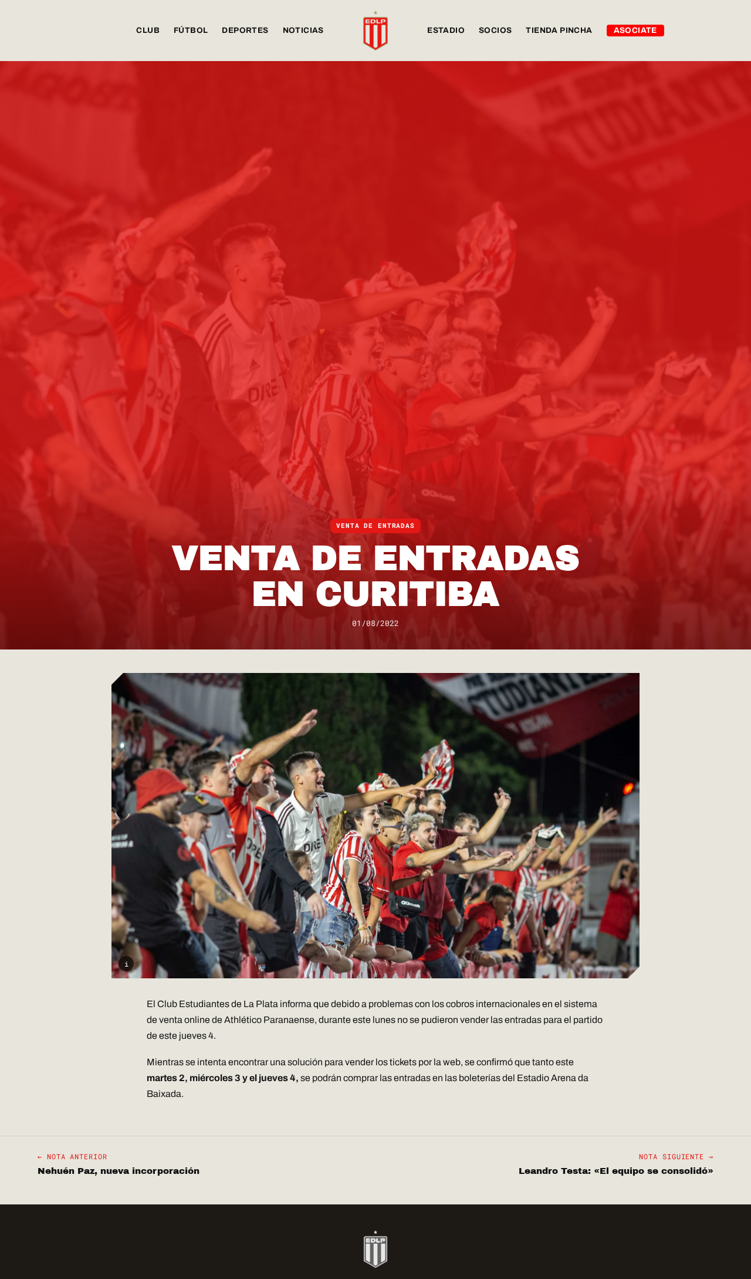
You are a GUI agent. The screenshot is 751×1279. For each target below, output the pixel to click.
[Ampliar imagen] (375, 825)
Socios (495, 30)
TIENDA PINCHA (559, 30)
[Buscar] (701, 30)
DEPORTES (245, 30)
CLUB (148, 30)
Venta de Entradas (375, 525)
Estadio (446, 30)
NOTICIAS (303, 30)
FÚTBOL (191, 30)
